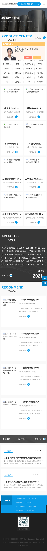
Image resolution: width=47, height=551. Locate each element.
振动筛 (40, 73)
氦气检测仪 (31, 510)
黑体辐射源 (32, 498)
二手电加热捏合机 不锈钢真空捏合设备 (31, 299)
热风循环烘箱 (41, 68)
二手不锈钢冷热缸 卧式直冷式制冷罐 (31, 334)
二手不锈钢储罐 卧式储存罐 (35, 144)
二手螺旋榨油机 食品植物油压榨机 (13, 179)
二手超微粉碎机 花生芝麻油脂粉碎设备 (35, 108)
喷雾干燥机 (29, 64)
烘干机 (7, 73)
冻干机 (40, 64)
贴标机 (18, 77)
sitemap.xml (32, 539)
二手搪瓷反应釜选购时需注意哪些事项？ (21, 482)
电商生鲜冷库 (20, 498)
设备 (18, 64)
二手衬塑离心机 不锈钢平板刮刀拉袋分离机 (31, 368)
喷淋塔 (29, 68)
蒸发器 (40, 77)
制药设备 (40, 82)
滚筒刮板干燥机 (30, 73)
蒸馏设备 (17, 73)
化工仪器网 (14, 539)
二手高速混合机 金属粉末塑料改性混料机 (13, 108)
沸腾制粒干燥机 (7, 77)
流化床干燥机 (7, 64)
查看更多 (38, 38)
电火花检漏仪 (20, 506)
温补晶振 (19, 502)
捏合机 (7, 68)
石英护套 (28, 502)
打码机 (18, 82)
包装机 (29, 77)
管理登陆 (23, 539)
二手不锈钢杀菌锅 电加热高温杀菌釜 (13, 214)
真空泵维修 (19, 510)
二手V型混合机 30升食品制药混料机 (35, 214)
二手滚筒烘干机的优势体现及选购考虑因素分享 (23, 458)
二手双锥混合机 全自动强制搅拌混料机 (35, 179)
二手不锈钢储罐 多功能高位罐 (13, 144)
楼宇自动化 (32, 506)
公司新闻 (8, 451)
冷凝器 (18, 68)
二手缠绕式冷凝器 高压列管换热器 (31, 402)
